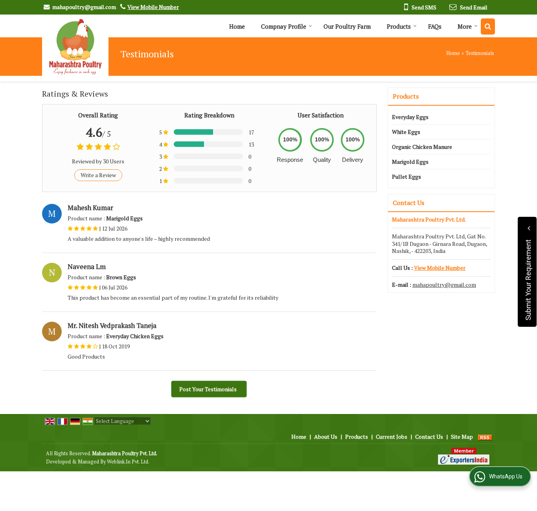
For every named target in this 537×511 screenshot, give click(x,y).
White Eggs (406, 132)
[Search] (488, 26)
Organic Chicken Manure (422, 146)
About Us (325, 436)
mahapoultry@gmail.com (84, 7)
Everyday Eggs (410, 117)
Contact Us (429, 436)
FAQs (434, 26)
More (465, 26)
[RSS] (485, 436)
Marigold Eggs (410, 161)
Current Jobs (391, 436)
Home (237, 26)
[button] (153, 7)
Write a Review (98, 175)
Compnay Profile (283, 26)
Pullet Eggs (406, 176)
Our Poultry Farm (347, 26)
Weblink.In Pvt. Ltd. (128, 461)
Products (399, 26)
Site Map (462, 436)
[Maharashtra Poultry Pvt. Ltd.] (75, 47)
